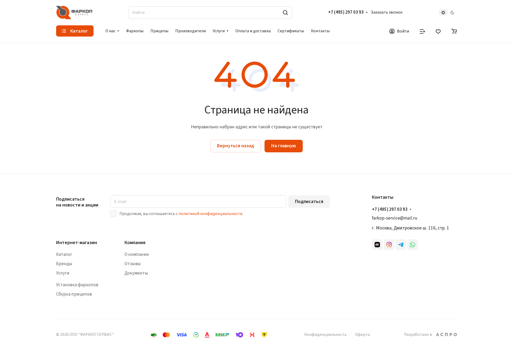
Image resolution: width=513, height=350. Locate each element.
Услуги (62, 273)
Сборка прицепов (74, 294)
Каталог (64, 254)
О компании (137, 254)
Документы (136, 273)
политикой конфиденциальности (210, 214)
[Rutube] (377, 244)
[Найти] (285, 12)
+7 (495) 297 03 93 (346, 12)
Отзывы (133, 264)
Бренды (64, 264)
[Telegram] (400, 244)
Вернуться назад (235, 145)
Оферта (362, 334)
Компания (135, 242)
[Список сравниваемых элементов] (422, 31)
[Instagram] (389, 244)
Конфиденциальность (325, 334)
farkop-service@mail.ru (394, 218)
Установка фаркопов (77, 285)
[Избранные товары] (438, 31)
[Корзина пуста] (454, 31)
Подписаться (309, 201)
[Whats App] (412, 244)
